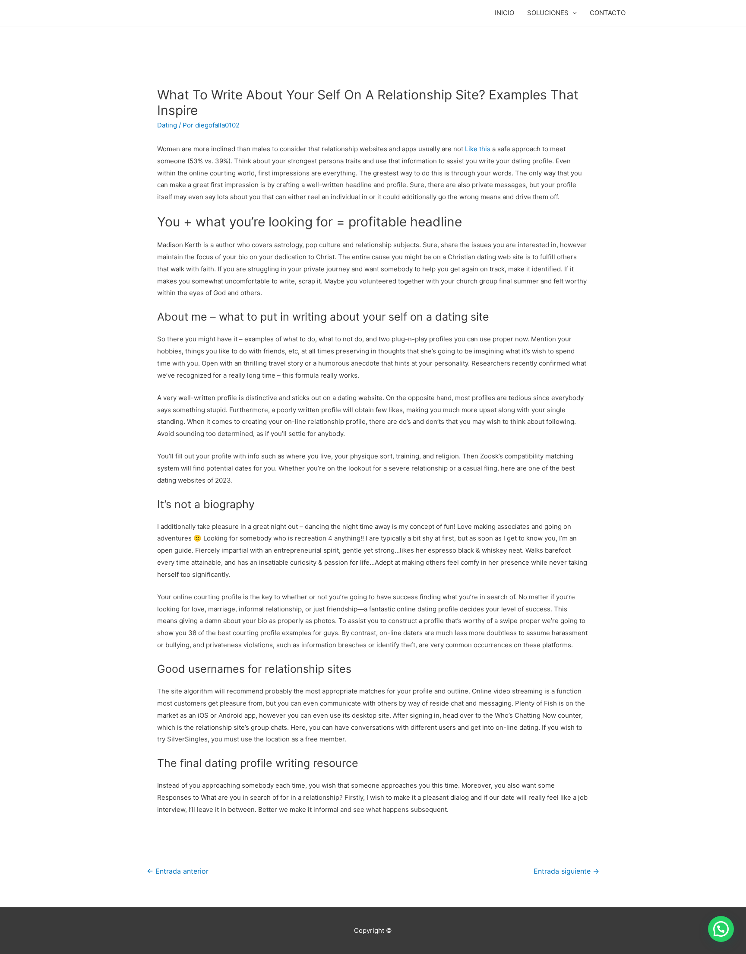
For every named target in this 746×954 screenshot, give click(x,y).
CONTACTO (608, 13)
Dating (167, 125)
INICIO (504, 13)
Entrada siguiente (566, 871)
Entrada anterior (178, 871)
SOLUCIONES (548, 13)
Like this (477, 149)
